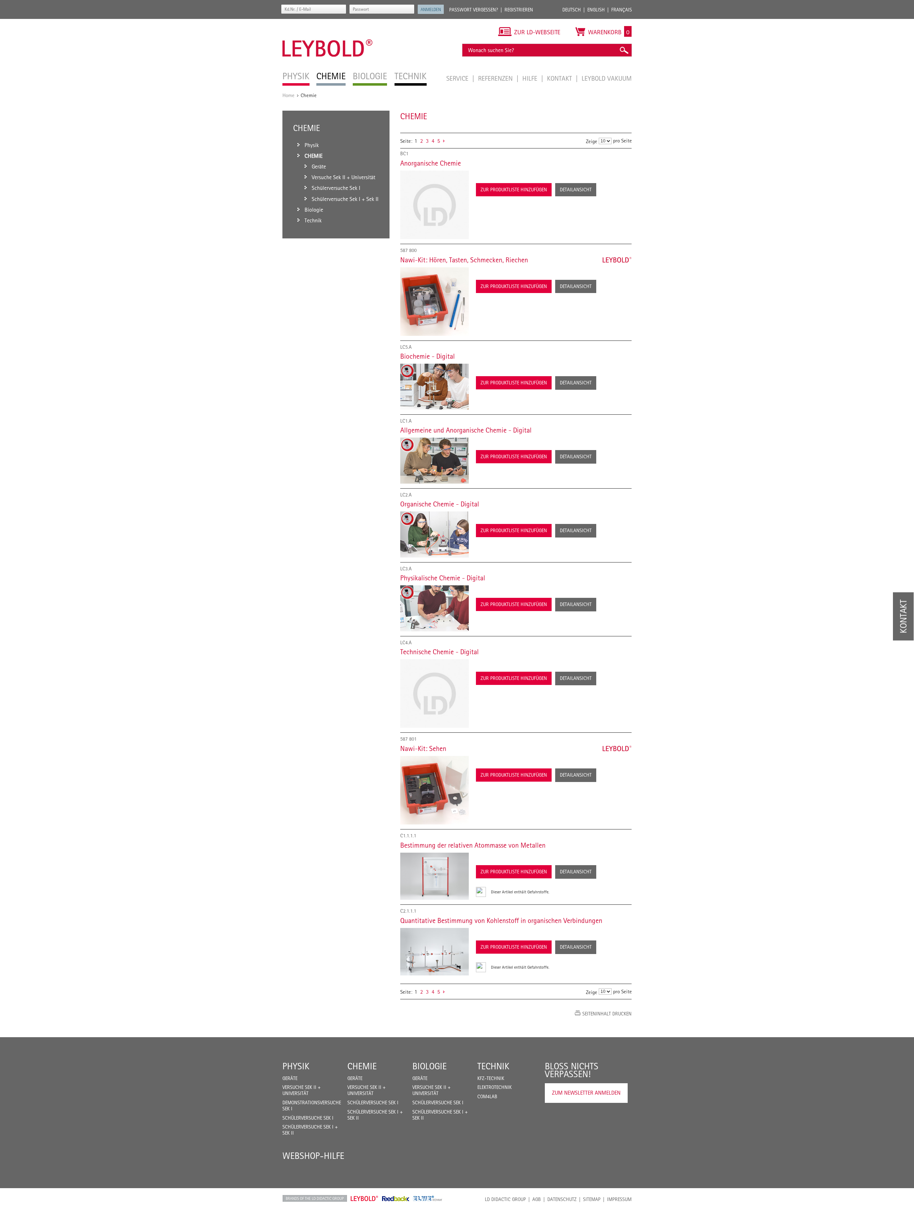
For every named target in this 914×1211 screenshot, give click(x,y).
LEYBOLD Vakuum (607, 78)
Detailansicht (576, 189)
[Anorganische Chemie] (434, 205)
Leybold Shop (364, 1198)
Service (458, 78)
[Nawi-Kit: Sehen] (434, 790)
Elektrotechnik (494, 1087)
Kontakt (560, 78)
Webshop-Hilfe (313, 1155)
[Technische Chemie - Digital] (434, 693)
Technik (493, 1066)
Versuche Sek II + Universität (301, 1090)
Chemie (362, 1066)
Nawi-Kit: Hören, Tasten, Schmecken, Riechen (464, 260)
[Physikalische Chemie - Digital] (434, 608)
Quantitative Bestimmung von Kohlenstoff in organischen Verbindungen (501, 920)
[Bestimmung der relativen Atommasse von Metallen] (434, 876)
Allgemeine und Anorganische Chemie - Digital (466, 430)
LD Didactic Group (505, 1199)
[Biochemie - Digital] (434, 386)
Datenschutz (562, 1199)
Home (288, 95)
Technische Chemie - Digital (439, 651)
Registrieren (518, 9)
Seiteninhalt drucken (607, 1013)
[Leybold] (327, 22)
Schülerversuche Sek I (307, 1118)
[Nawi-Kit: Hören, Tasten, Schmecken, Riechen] (434, 301)
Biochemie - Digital (427, 356)
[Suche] (623, 50)
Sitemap (592, 1199)
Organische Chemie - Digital (439, 504)
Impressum (619, 1199)
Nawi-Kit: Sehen (423, 748)
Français (621, 9)
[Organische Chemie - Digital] (434, 534)
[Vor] (444, 141)
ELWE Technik (427, 1198)
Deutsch (571, 9)
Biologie (429, 1066)
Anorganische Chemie (430, 163)
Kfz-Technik (490, 1078)
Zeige (591, 141)
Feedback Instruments (396, 1198)
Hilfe (530, 78)
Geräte (289, 1078)
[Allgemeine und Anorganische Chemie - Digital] (434, 460)
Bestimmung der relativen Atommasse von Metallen (473, 845)
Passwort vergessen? (473, 9)
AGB (536, 1199)
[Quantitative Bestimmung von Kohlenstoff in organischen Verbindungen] (434, 951)
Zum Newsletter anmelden (586, 1092)
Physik (296, 1066)
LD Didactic (314, 1198)
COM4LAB (487, 1096)
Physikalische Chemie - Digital (442, 578)
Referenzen (496, 78)
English (596, 9)
